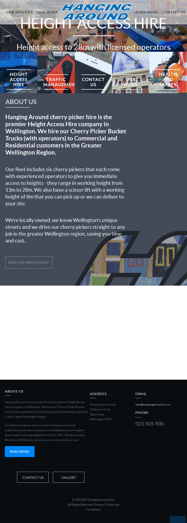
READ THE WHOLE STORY (28, 262)
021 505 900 (149, 424)
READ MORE (19, 451)
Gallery (68, 478)
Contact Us (33, 478)
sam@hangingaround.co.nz (152, 404)
